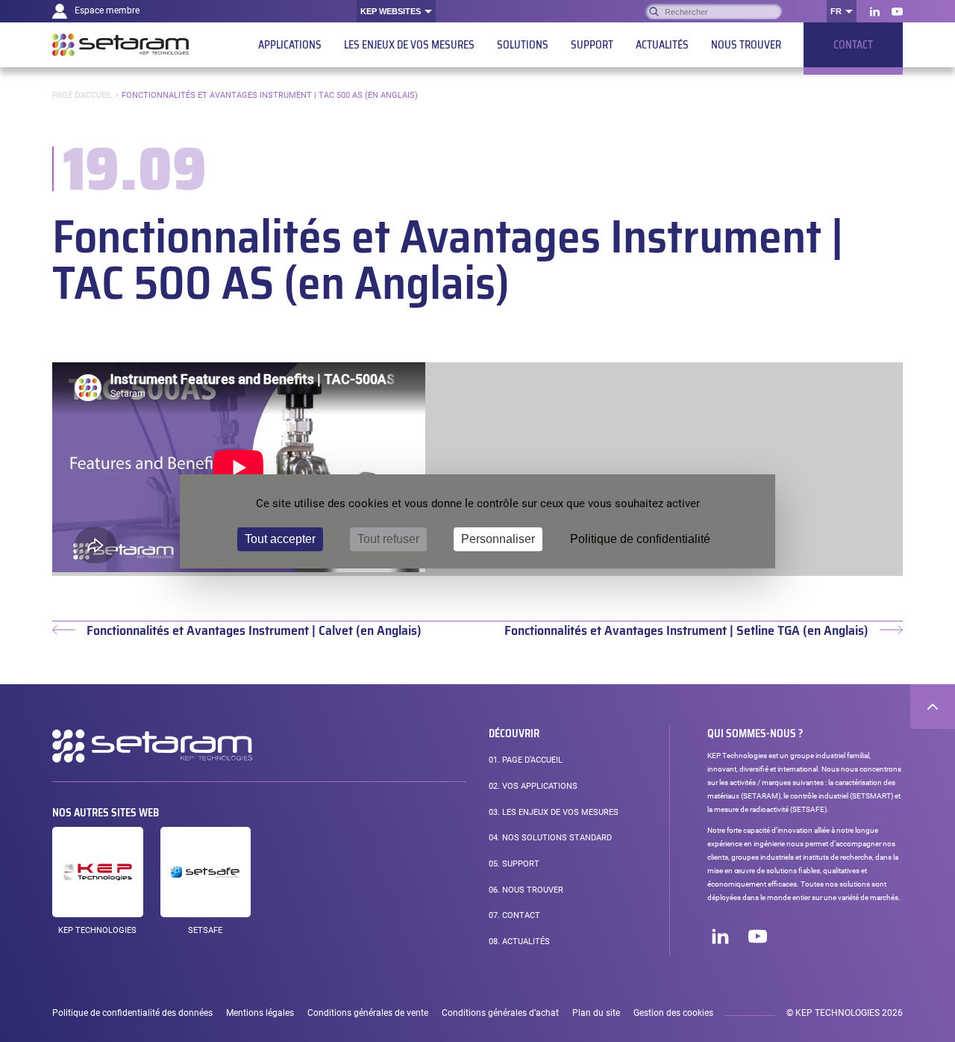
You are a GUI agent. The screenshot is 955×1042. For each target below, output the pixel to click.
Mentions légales (260, 1013)
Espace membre (107, 10)
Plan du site (596, 1013)
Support (514, 864)
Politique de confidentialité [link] (640, 539)
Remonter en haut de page (932, 706)
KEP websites (390, 11)
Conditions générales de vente (367, 1013)
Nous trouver (526, 890)
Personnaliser (498, 539)
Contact (514, 915)
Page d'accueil (82, 95)
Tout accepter (280, 539)
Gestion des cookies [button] (673, 1013)
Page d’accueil (526, 760)
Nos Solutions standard (550, 838)
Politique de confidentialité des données (132, 1013)
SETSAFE (205, 930)
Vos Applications (533, 786)
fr (836, 11)
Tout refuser (388, 539)
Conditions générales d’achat (500, 1013)
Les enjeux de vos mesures (554, 812)
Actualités (519, 941)
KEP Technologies (97, 930)
